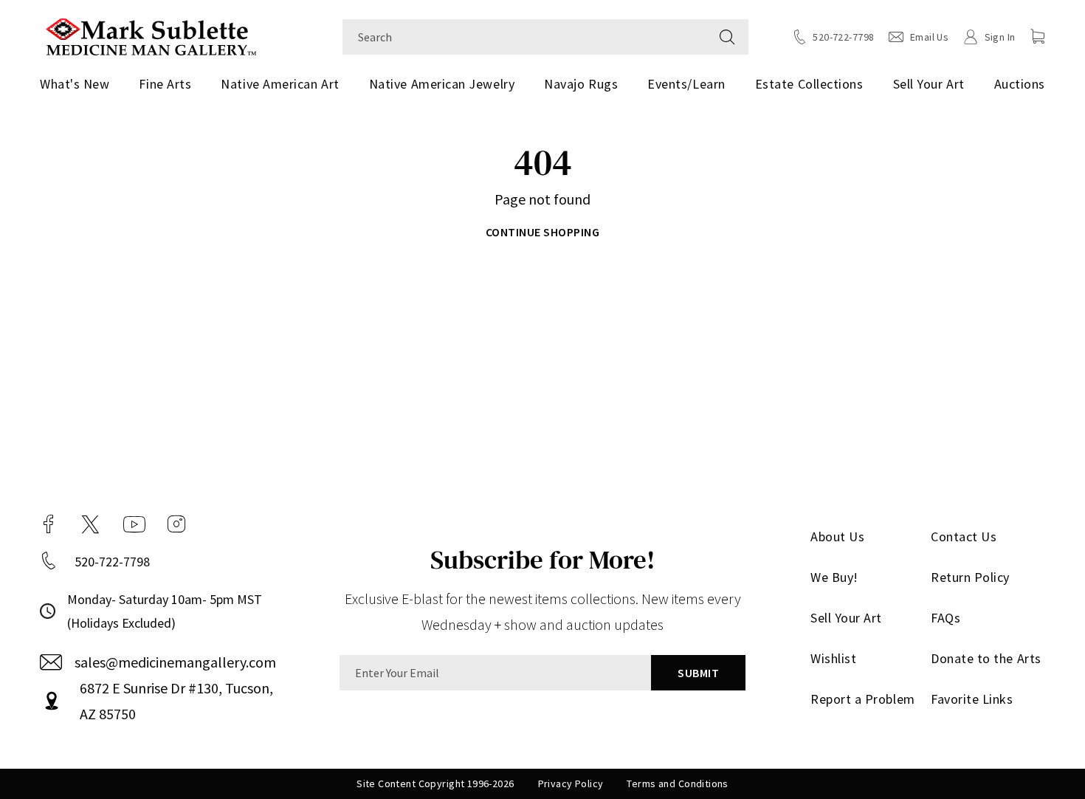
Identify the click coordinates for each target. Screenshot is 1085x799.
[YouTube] (134, 524)
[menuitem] (80, 84)
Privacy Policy (571, 783)
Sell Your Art (929, 83)
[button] (1037, 36)
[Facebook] (49, 524)
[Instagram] (176, 524)
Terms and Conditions (677, 783)
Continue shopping (542, 231)
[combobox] (524, 37)
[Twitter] (90, 524)
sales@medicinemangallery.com (175, 662)
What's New (74, 83)
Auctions (1019, 83)
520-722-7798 (112, 561)
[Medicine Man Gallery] (151, 35)
